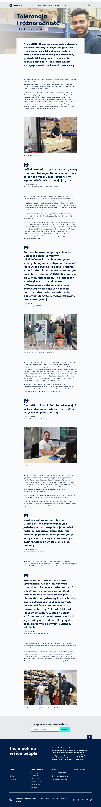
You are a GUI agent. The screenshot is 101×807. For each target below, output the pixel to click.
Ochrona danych (60, 798)
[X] (82, 800)
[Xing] (78, 800)
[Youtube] (87, 800)
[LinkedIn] (74, 800)
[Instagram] (91, 800)
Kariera (82, 1)
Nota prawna (45, 798)
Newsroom (89, 1)
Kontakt (18, 801)
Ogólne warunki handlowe (25, 798)
